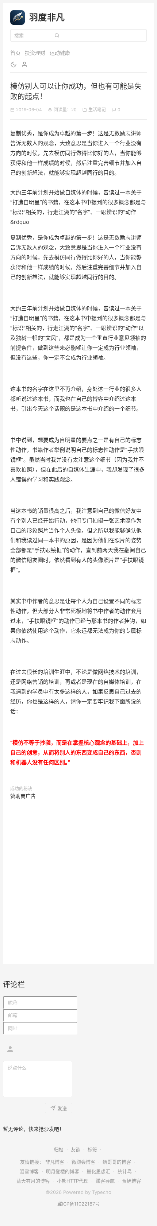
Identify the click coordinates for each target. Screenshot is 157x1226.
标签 (92, 1149)
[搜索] (56, 35)
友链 (75, 1149)
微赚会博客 (83, 1162)
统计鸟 (125, 1171)
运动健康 (60, 53)
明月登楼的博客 (62, 1171)
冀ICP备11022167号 (78, 1204)
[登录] (24, 64)
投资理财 (35, 53)
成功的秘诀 (21, 788)
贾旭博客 (131, 1181)
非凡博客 (54, 1162)
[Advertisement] (78, 878)
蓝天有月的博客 (33, 1181)
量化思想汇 (98, 1171)
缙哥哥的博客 (117, 1162)
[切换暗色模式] (13, 64)
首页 (15, 53)
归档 (59, 1149)
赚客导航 (105, 1181)
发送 (62, 1108)
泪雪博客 (29, 1171)
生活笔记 (97, 109)
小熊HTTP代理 (72, 1181)
